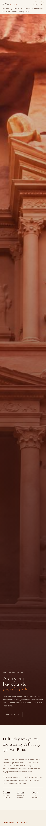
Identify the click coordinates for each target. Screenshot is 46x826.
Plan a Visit (6, 12)
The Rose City (7, 9)
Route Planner (37, 9)
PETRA (10, 3)
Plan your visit (13, 714)
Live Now (27, 9)
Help (27, 12)
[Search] (35, 3)
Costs (14, 12)
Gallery (21, 12)
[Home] (41, 3)
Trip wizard (18, 9)
